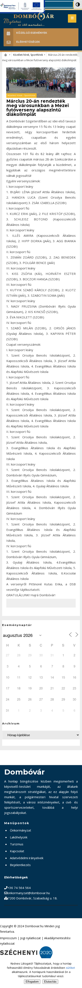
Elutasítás (50, 981)
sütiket (70, 967)
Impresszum (8, 938)
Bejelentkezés (20, 865)
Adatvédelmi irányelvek (26, 858)
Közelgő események (31, 32)
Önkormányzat (20, 830)
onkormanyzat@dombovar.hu (28, 893)
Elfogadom (32, 981)
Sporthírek (36, 55)
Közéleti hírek (21, 55)
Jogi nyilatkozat (30, 938)
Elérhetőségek (28, 41)
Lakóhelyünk (18, 837)
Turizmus (16, 844)
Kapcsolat (17, 851)
